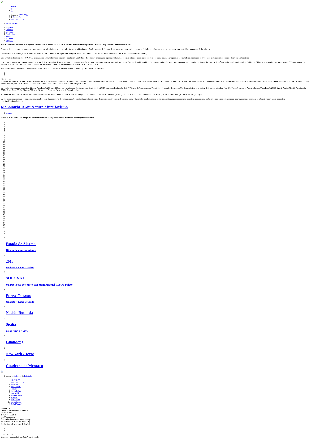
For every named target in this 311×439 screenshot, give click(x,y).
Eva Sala (14, 398)
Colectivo (17, 376)
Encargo (9, 113)
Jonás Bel (14, 384)
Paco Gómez (16, 387)
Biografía (9, 41)
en (12, 11)
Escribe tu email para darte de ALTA (15, 421)
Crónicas (9, 30)
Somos (13, 6)
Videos (8, 36)
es (11, 9)
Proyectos (9, 27)
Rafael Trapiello (12, 23)
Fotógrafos (17, 17)
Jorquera (14, 389)
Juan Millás (15, 393)
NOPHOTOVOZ (17, 19)
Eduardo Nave (16, 395)
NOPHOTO (23, 15)
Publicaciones (11, 34)
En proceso (10, 32)
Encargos (9, 38)
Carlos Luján (16, 391)
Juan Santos (15, 400)
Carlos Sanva (16, 402)
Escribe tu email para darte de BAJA (15, 424)
